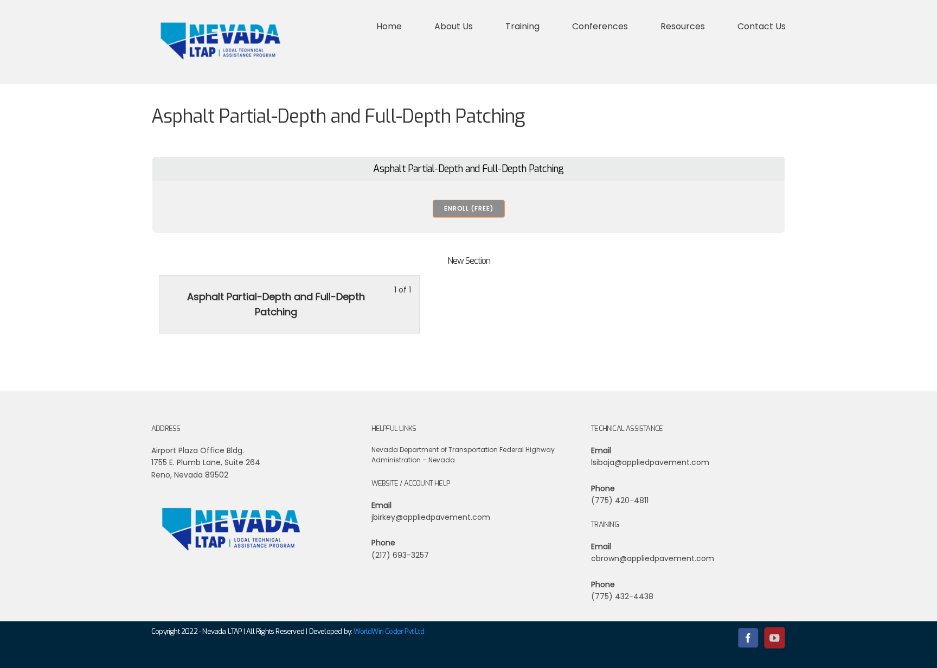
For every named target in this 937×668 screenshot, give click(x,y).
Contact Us (761, 26)
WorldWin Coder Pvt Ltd (388, 631)
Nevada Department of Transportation (434, 449)
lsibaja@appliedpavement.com (650, 462)
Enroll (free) (468, 208)
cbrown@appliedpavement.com (652, 558)
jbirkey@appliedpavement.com (430, 517)
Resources (682, 26)
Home (389, 26)
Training (522, 26)
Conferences (600, 26)
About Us (453, 26)
